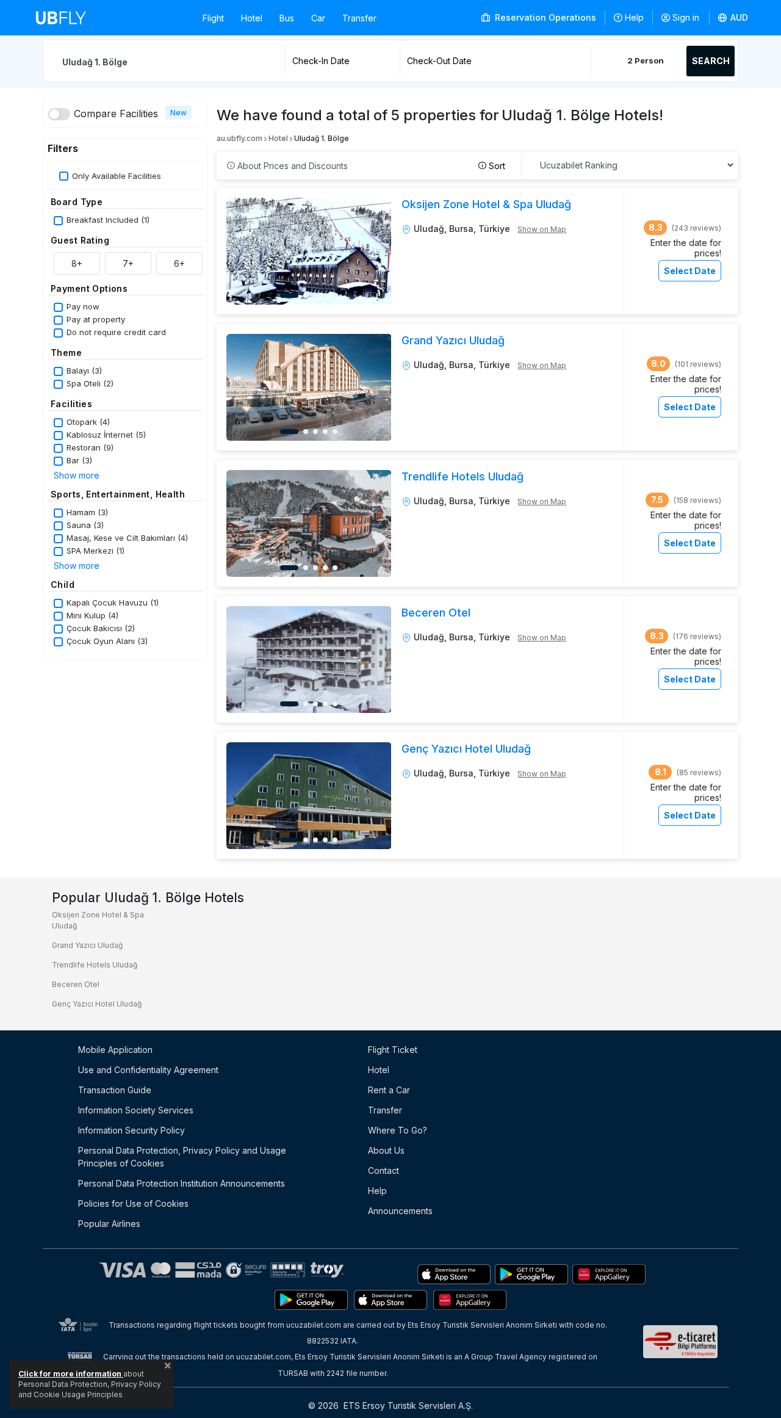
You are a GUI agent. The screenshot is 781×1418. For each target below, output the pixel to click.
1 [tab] (289, 295)
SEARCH (711, 61)
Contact (383, 1170)
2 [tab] (305, 295)
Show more (76, 475)
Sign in (685, 17)
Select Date (690, 271)
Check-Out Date (439, 61)
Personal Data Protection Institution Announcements (181, 1183)
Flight (213, 18)
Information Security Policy (131, 1130)
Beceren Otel (75, 984)
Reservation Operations (544, 17)
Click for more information (70, 1373)
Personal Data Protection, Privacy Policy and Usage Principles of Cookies (182, 1156)
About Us (386, 1150)
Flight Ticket (392, 1049)
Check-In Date (321, 61)
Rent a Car (389, 1090)
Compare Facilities (116, 113)
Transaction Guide (114, 1090)
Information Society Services (135, 1110)
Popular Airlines (109, 1223)
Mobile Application (115, 1049)
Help (634, 17)
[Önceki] (241, 251)
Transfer (359, 18)
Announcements (400, 1211)
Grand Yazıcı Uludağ (87, 945)
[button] (733, 17)
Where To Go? (397, 1130)
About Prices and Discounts (291, 166)
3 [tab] (315, 295)
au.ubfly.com (239, 138)
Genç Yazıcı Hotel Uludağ (97, 1003)
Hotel (251, 18)
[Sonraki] (376, 251)
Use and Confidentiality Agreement (148, 1070)
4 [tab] (325, 295)
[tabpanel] (309, 251)
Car (318, 18)
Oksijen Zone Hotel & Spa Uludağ (98, 920)
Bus (286, 18)
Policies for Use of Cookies (133, 1203)
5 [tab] (335, 295)
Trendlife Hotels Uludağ (94, 964)
